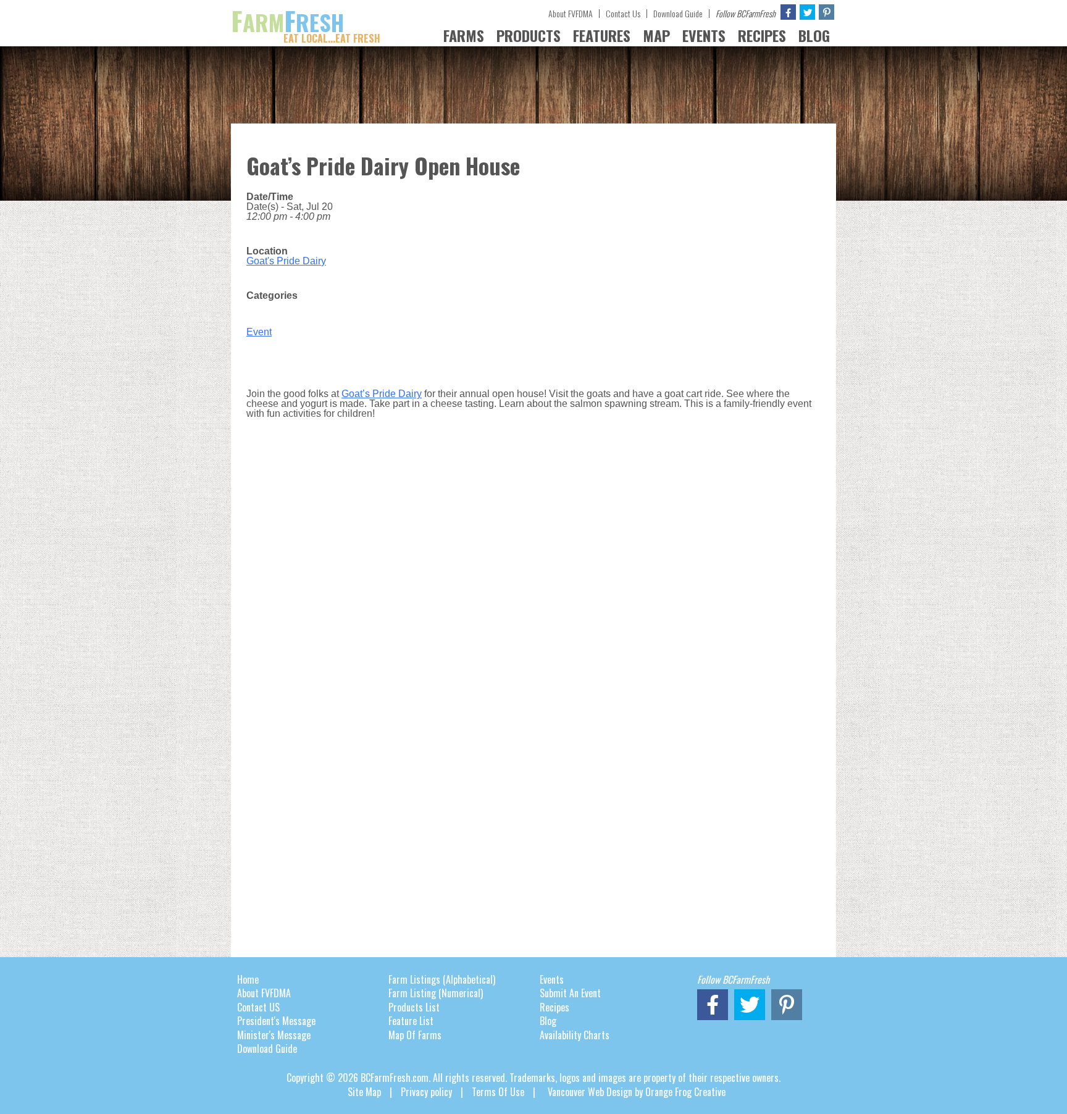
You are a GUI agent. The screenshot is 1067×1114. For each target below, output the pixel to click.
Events (552, 979)
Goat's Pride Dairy (286, 261)
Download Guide (678, 13)
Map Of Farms (414, 1035)
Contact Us (623, 13)
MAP (656, 35)
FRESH (305, 22)
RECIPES (762, 35)
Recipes (554, 1007)
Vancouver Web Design (590, 1091)
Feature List (410, 1020)
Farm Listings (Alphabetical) (441, 979)
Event (259, 332)
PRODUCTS (528, 35)
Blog (548, 1020)
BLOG (814, 35)
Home (248, 979)
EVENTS (704, 35)
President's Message (276, 1020)
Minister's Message (274, 1035)
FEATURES (601, 35)
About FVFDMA (570, 13)
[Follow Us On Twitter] (807, 12)
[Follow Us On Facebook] (788, 12)
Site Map (364, 1091)
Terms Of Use (498, 1091)
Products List (414, 1007)
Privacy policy (426, 1091)
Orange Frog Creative (685, 1091)
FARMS (463, 35)
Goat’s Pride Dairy (381, 393)
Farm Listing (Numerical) (435, 993)
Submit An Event (570, 993)
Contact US (258, 1007)
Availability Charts (574, 1035)
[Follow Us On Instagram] (826, 12)
